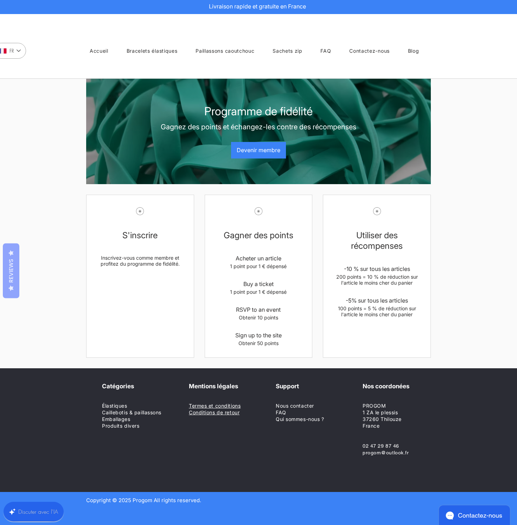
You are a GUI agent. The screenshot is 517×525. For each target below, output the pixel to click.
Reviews (11, 271)
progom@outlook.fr (386, 452)
